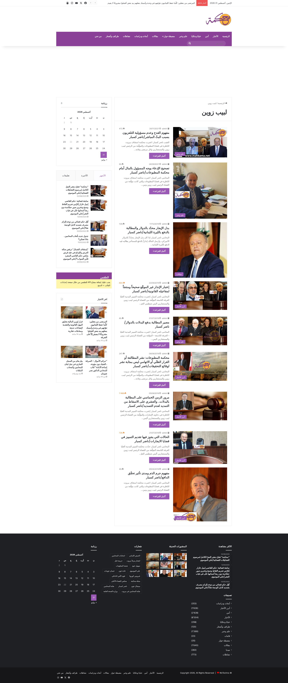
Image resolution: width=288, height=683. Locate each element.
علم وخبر (183, 36)
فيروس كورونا (134, 576)
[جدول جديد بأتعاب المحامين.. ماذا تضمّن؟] (99, 240)
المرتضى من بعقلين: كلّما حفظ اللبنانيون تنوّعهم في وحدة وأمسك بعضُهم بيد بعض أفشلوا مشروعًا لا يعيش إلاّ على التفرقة (144, 3)
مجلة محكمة (135, 581)
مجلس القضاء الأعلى (119, 581)
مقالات (155, 36)
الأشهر (103, 175)
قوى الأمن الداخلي (118, 576)
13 (84, 135)
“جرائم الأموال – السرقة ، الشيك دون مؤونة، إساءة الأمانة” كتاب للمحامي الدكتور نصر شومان (96, 367)
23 (64, 142)
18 (97, 142)
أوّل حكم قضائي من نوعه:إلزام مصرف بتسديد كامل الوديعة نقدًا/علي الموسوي (75, 224)
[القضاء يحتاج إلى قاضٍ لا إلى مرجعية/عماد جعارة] (166, 573)
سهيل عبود (136, 566)
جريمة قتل (118, 561)
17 (104, 142)
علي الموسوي (135, 571)
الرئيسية (226, 36)
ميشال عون (135, 586)
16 (64, 135)
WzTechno (224, 673)
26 (90, 148)
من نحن (98, 36)
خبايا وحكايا (196, 36)
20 (84, 142)
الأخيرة (84, 175)
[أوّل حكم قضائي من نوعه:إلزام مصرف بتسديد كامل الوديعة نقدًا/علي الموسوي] (99, 225)
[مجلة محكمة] (218, 19)
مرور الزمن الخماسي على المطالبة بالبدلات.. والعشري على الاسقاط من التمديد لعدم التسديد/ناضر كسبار (146, 401)
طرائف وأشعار (112, 36)
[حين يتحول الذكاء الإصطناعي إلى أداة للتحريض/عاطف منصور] (152, 573)
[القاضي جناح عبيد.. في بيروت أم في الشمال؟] (180, 573)
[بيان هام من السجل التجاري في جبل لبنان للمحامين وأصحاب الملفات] (72, 352)
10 (104, 135)
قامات (227, 636)
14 (77, 135)
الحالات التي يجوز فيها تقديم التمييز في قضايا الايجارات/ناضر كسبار (145, 439)
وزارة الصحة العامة (110, 591)
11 (97, 135)
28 (77, 148)
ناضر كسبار (122, 586)
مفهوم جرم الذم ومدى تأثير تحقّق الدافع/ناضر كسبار (148, 475)
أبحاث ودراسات (141, 36)
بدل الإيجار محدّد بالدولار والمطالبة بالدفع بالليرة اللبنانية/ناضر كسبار (147, 230)
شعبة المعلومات (122, 566)
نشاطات (126, 36)
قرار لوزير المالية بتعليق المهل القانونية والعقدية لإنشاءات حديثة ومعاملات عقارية (72, 326)
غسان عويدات (109, 571)
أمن (207, 36)
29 (71, 148)
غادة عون (122, 571)
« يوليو (104, 159)
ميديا (228, 650)
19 (91, 142)
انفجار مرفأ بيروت (133, 561)
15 (71, 135)
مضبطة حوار (169, 36)
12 (91, 135)
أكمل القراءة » (159, 156)
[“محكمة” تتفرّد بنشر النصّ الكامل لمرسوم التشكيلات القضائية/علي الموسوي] (99, 190)
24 (103, 148)
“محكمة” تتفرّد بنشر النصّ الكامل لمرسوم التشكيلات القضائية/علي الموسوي (77, 189)
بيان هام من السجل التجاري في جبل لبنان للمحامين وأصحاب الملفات (73, 365)
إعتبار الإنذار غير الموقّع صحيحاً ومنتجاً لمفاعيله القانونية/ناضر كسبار (146, 289)
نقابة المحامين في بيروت (131, 591)
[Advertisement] (144, 72)
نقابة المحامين (109, 586)
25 (97, 148)
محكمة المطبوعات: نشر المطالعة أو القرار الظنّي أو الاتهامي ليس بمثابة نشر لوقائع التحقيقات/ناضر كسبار (144, 362)
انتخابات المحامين (118, 555)
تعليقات (65, 175)
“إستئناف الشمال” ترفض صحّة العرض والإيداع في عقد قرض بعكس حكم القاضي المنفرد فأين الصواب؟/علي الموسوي (75, 254)
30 (64, 148)
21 (77, 142)
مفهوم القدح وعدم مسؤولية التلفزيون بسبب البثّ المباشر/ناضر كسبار (146, 135)
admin (164, 128)
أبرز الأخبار (225, 608)
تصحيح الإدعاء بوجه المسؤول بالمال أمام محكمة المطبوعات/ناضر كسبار (144, 170)
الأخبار (215, 36)
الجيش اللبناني (134, 555)
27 (84, 148)
